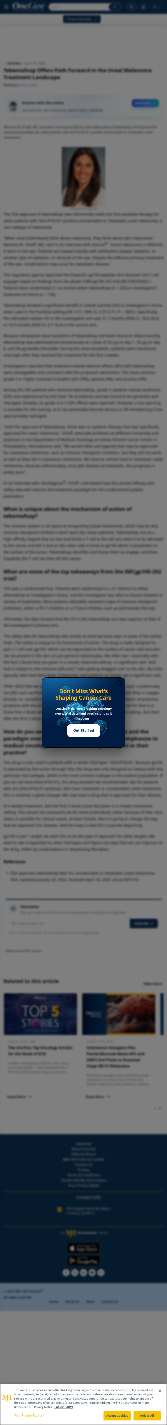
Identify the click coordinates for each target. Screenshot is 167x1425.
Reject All (147, 1416)
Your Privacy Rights (28, 1415)
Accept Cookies (117, 1416)
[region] (83, 1404)
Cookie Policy (63, 1407)
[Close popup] (119, 683)
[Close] (160, 1390)
